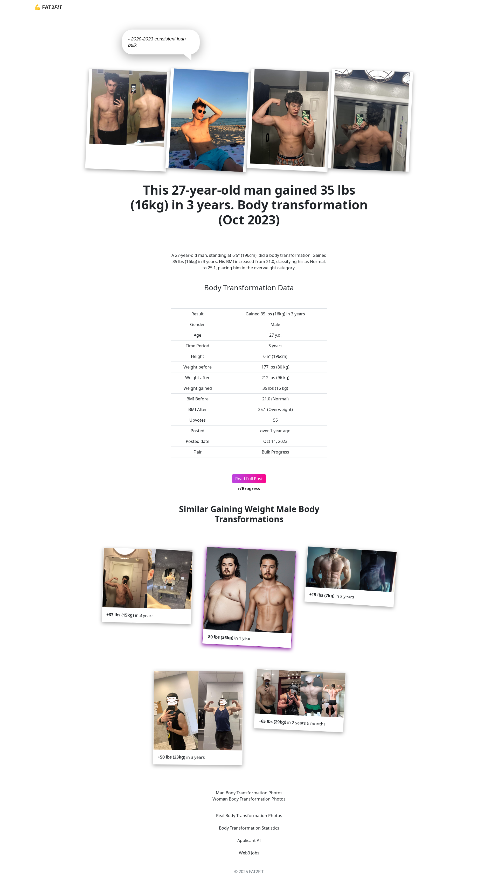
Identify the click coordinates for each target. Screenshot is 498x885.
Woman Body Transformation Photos (249, 799)
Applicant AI (249, 840)
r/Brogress (249, 488)
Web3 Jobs (249, 853)
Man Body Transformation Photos (249, 793)
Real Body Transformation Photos (249, 815)
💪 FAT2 (48, 7)
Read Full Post (249, 479)
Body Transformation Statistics (249, 828)
